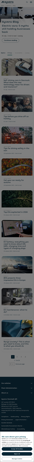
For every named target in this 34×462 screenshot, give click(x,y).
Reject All (17, 454)
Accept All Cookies (17, 449)
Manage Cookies (17, 459)
